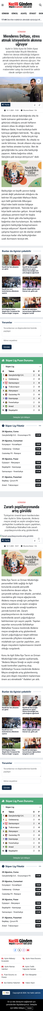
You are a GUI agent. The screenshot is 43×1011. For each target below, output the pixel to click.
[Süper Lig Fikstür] (40, 426)
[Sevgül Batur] (21, 173)
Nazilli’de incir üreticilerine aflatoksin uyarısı (10, 291)
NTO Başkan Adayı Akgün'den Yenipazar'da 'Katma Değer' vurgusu (11, 311)
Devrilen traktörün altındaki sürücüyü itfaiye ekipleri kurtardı (21, 19)
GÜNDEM (5, 13)
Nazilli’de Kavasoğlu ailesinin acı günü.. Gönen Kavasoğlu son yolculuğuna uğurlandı (30, 270)
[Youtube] (28, 950)
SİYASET (32, 13)
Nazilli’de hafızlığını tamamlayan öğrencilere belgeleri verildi (31, 311)
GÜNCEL (14, 13)
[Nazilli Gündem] (21, 5)
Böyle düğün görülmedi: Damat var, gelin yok (31, 290)
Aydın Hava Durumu (33, 958)
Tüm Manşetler (31, 975)
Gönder (7, 347)
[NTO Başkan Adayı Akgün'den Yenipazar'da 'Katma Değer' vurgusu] (11, 302)
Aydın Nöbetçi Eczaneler (8, 959)
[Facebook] (15, 950)
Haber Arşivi (30, 983)
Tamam (29, 1008)
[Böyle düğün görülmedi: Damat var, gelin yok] (31, 282)
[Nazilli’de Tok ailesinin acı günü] (11, 260)
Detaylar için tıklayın (21, 417)
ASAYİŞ (24, 13)
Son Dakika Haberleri (12, 983)
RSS (7, 993)
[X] (19, 950)
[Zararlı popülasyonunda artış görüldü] (21, 536)
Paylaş (6, 105)
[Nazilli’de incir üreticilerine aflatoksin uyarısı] (11, 282)
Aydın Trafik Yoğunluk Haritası (29, 968)
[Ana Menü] (2, 5)
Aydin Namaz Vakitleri (8, 968)
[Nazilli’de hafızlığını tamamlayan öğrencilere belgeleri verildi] (31, 302)
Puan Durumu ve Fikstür (9, 976)
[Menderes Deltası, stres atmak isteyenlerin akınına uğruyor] (21, 89)
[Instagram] (24, 950)
